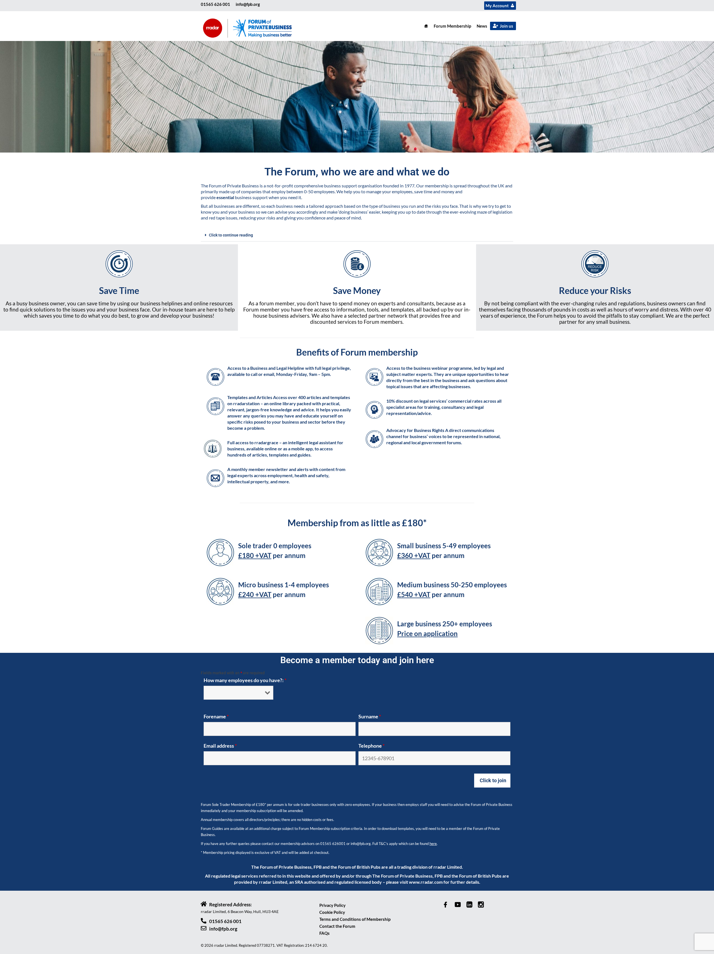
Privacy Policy (332, 905)
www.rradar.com (426, 882)
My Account (497, 5)
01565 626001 (333, 843)
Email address (220, 745)
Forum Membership (452, 25)
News (482, 25)
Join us (506, 25)
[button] (357, 235)
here (433, 843)
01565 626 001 (215, 4)
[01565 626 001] (203, 921)
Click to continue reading (231, 235)
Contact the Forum (337, 926)
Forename (216, 716)
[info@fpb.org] (203, 928)
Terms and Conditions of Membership (354, 919)
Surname (369, 716)
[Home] (426, 26)
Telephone (371, 745)
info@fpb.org (248, 4)
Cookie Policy (332, 912)
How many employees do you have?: (245, 680)
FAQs (324, 933)
